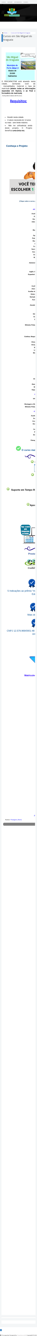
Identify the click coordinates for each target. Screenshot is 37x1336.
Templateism (20, 1335)
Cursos (3, 2)
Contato (25, 2)
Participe (9, 2)
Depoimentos (18, 2)
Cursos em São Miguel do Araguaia (20, 33)
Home (5, 33)
